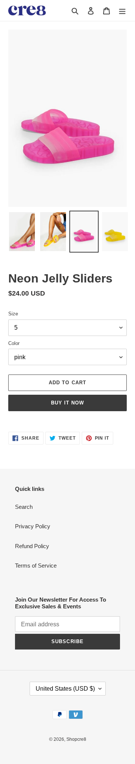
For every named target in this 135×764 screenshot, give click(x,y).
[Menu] (122, 11)
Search (24, 507)
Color (14, 343)
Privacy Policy (32, 526)
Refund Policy (32, 546)
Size (13, 314)
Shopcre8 (76, 739)
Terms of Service (36, 565)
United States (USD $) (65, 688)
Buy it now (67, 403)
